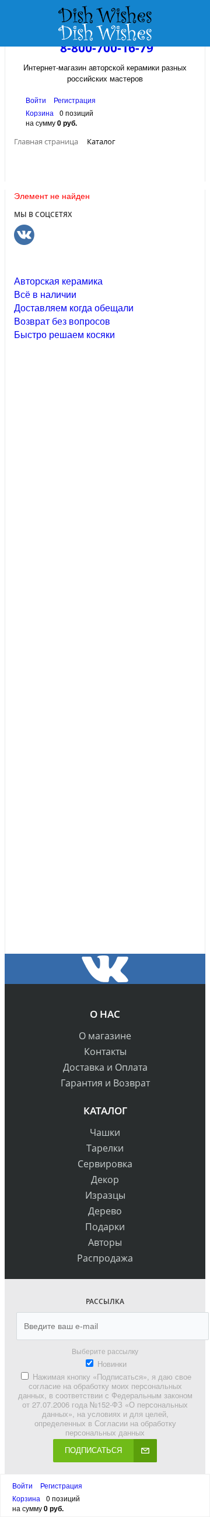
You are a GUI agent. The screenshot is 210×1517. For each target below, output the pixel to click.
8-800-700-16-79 (106, 48)
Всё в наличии (45, 294)
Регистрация (75, 100)
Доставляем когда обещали (74, 307)
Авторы (105, 1242)
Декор (105, 1179)
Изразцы (105, 1195)
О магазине (105, 1035)
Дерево (105, 1211)
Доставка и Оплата (105, 1067)
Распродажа (105, 1258)
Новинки (112, 1363)
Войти (37, 100)
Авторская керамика (58, 280)
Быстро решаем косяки (64, 334)
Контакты (105, 1051)
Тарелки (105, 1148)
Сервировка (105, 1163)
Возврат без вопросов (62, 321)
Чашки (105, 1132)
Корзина (40, 113)
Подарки (105, 1226)
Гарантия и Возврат (105, 1083)
